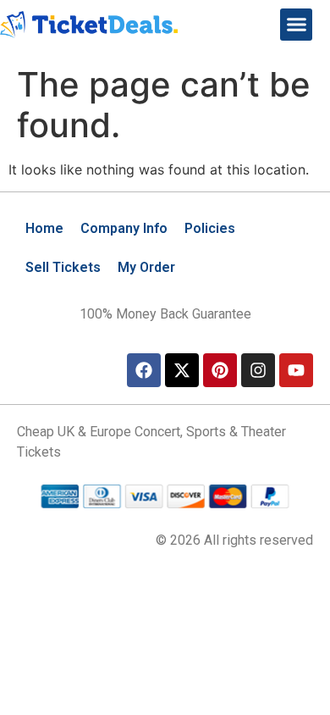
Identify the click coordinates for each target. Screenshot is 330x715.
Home (44, 228)
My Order (146, 267)
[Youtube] (296, 370)
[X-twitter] (182, 370)
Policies (209, 228)
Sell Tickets (63, 267)
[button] (296, 24)
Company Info (124, 228)
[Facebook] (144, 370)
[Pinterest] (220, 370)
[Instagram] (258, 370)
